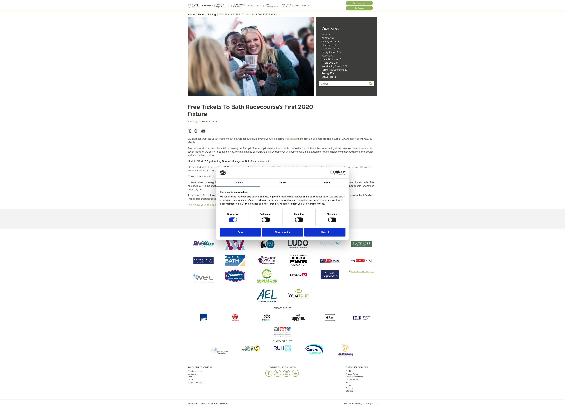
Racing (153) (327, 73)
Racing (212, 14)
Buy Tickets (359, 8)
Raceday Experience (221, 5)
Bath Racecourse (270, 5)
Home (191, 14)
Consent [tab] (238, 182)
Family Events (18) (331, 52)
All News (326, 34)
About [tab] (326, 182)
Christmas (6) (328, 44)
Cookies (349, 371)
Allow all (324, 232)
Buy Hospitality (359, 3)
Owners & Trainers (286, 5)
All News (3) (327, 37)
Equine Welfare (353, 379)
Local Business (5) (331, 59)
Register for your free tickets (203, 204)
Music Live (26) (329, 62)
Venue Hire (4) (328, 76)
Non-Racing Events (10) (334, 66)
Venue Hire (253, 5)
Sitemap (349, 390)
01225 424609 (197, 382)
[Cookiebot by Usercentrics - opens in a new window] (332, 173)
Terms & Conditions (354, 376)
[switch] (266, 220)
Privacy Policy (352, 373)
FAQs (348, 382)
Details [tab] (282, 182)
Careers (349, 388)
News (296, 5)
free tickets (290, 138)
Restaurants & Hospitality (239, 5)
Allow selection (282, 232)
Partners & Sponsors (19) (334, 69)
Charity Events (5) (330, 41)
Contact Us (307, 5)
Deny (240, 232)
